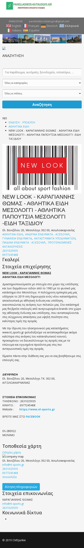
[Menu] (76, 6)
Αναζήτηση (42, 104)
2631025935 (10, 250)
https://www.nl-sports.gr (37, 409)
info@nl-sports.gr (13, 465)
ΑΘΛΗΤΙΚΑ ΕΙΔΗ (19, 126)
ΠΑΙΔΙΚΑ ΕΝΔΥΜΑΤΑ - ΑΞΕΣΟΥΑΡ (24, 242)
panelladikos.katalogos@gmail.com (49, 21)
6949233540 (15, 21)
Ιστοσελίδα (9, 477)
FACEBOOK (33, 416)
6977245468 (10, 255)
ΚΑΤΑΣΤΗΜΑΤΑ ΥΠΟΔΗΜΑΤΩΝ (54, 238)
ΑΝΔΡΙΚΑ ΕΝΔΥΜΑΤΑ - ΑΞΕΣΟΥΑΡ (47, 234)
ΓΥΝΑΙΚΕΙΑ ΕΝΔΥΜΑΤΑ (17, 238)
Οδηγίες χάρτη (11, 452)
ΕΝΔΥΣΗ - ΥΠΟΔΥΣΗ (22, 122)
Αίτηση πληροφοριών (21, 487)
